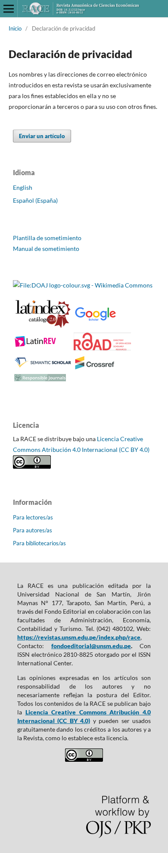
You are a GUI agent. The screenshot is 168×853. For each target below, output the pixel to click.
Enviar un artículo (42, 136)
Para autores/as (32, 530)
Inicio (15, 28)
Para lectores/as (33, 517)
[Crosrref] (95, 367)
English (22, 187)
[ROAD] (102, 348)
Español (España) (35, 200)
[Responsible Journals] (40, 379)
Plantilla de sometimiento (47, 237)
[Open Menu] (8, 8)
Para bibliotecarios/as (39, 543)
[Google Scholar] (95, 319)
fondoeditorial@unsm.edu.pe (91, 645)
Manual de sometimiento (46, 248)
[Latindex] (43, 326)
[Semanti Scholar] (43, 367)
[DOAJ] (82, 285)
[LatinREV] (35, 345)
